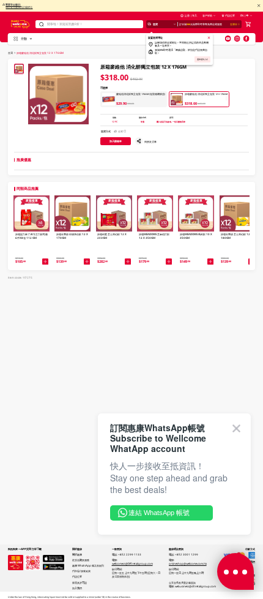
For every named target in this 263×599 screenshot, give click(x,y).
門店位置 (230, 15)
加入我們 (77, 588)
